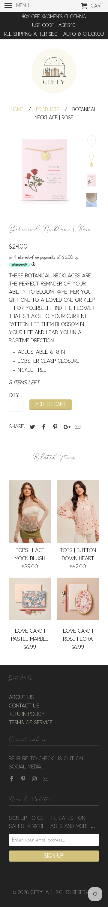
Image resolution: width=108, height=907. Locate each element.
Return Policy (27, 714)
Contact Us (24, 706)
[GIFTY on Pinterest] (23, 779)
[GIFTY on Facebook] (12, 779)
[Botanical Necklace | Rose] (45, 170)
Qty (14, 395)
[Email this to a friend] (77, 427)
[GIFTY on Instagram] (35, 779)
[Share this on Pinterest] (54, 427)
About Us (21, 697)
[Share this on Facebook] (43, 427)
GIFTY (37, 892)
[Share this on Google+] (65, 427)
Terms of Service (31, 722)
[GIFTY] (54, 71)
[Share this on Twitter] (31, 427)
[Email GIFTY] (46, 779)
